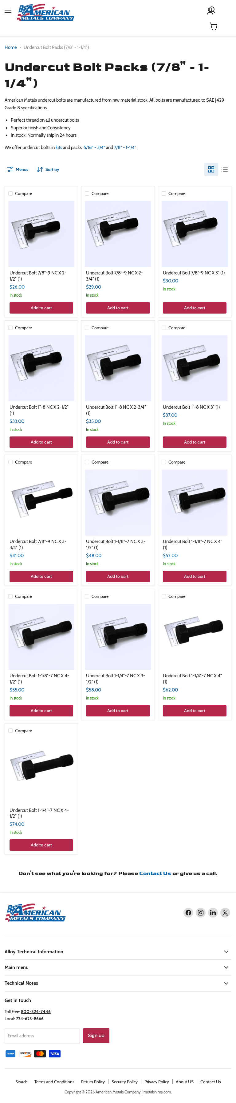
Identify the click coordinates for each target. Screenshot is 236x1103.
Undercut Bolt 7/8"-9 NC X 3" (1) (194, 273)
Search (21, 1082)
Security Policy (125, 1082)
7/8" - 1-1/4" (125, 147)
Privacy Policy (156, 1082)
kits (59, 147)
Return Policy (93, 1082)
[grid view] (211, 169)
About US (185, 1082)
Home (11, 47)
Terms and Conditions (54, 1082)
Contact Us (155, 873)
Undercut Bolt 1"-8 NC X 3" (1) (191, 407)
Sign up (96, 1035)
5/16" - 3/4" (94, 147)
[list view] (224, 169)
